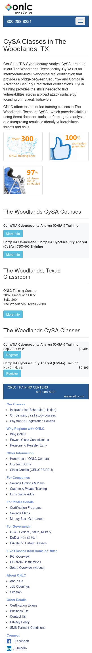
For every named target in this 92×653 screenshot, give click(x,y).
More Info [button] (13, 233)
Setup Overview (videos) (27, 567)
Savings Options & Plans (27, 483)
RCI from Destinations (25, 562)
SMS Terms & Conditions (27, 627)
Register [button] (12, 355)
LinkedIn (20, 648)
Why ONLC (18, 434)
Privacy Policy (19, 622)
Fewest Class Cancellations (29, 439)
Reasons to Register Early (28, 445)
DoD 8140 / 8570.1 (23, 537)
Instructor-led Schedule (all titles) (33, 409)
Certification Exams (23, 605)
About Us (16, 581)
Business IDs (19, 611)
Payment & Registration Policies (32, 421)
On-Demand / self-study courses (33, 415)
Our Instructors (20, 464)
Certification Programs (26, 507)
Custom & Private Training (28, 488)
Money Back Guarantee (27, 518)
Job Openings (20, 586)
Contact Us (18, 616)
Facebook (20, 641)
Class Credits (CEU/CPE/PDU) (31, 469)
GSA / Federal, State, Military (30, 532)
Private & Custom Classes (28, 543)
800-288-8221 (19, 21)
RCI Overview (19, 556)
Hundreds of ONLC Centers (29, 458)
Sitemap (16, 592)
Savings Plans (20, 513)
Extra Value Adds (22, 494)
